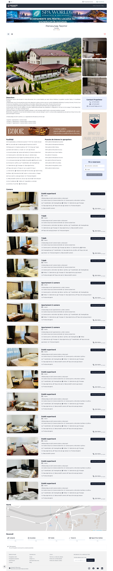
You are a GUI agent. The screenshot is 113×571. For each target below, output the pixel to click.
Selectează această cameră (98, 193)
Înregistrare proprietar (14, 558)
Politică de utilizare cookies (56, 560)
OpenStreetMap (99, 530)
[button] (56, 517)
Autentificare (101, 1)
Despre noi (31, 558)
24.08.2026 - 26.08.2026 (92, 166)
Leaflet (93, 530)
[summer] (8, 34)
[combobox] (11, 2)
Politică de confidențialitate (56, 558)
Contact (11, 562)
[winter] (12, 34)
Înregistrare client (13, 556)
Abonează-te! (90, 560)
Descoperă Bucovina (34, 560)
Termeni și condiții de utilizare (56, 556)
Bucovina (98, 5)
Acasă (94, 5)
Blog (102, 5)
